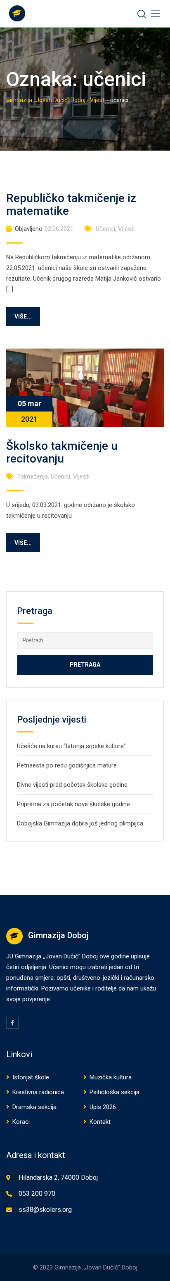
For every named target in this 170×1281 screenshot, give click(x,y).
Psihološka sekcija (114, 1092)
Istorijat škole (30, 1077)
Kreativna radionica (38, 1092)
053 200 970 (37, 1193)
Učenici (105, 228)
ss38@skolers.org (45, 1210)
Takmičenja (32, 476)
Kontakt (100, 1121)
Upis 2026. (103, 1107)
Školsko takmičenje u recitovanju (62, 452)
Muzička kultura (111, 1077)
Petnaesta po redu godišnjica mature (67, 765)
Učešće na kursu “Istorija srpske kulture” (71, 746)
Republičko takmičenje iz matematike (71, 204)
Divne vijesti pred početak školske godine (72, 784)
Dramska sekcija (34, 1107)
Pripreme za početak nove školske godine (73, 804)
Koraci (21, 1121)
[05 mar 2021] (85, 387)
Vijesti (126, 228)
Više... (23, 316)
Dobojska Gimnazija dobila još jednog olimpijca (80, 823)
